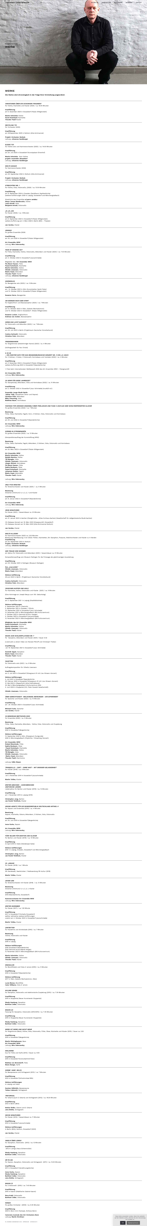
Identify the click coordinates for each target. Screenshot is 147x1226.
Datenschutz (133, 1223)
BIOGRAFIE (129, 2)
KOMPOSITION (106, 2)
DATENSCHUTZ (33, 1221)
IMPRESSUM (26, 1221)
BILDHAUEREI (118, 2)
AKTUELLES (94, 2)
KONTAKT (139, 2)
